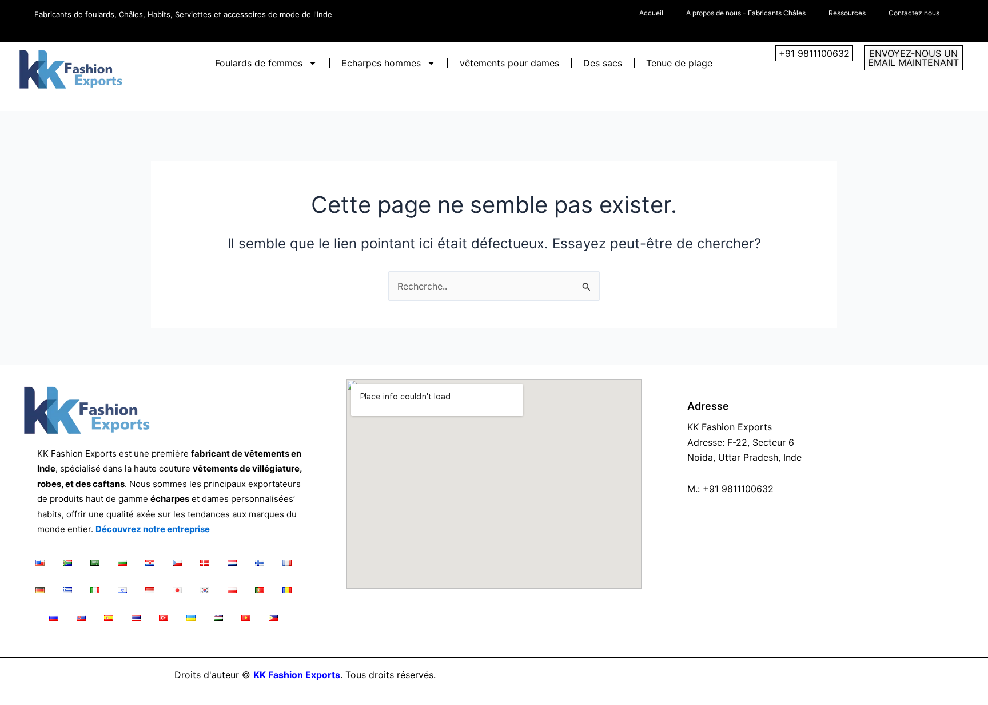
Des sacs (602, 63)
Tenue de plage (679, 63)
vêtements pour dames (509, 63)
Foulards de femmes (258, 63)
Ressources (847, 13)
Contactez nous (914, 13)
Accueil (651, 13)
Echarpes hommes (381, 63)
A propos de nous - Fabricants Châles (746, 13)
